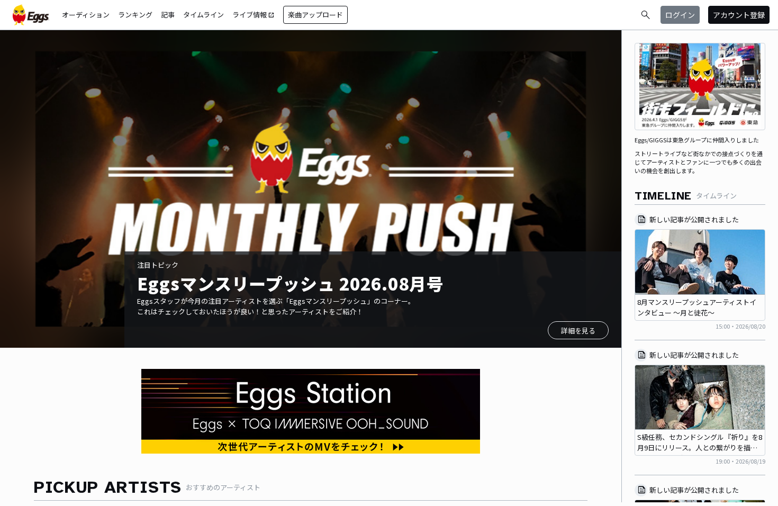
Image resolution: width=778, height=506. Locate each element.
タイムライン (203, 15)
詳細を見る (578, 331)
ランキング (135, 15)
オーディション (86, 15)
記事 (168, 15)
